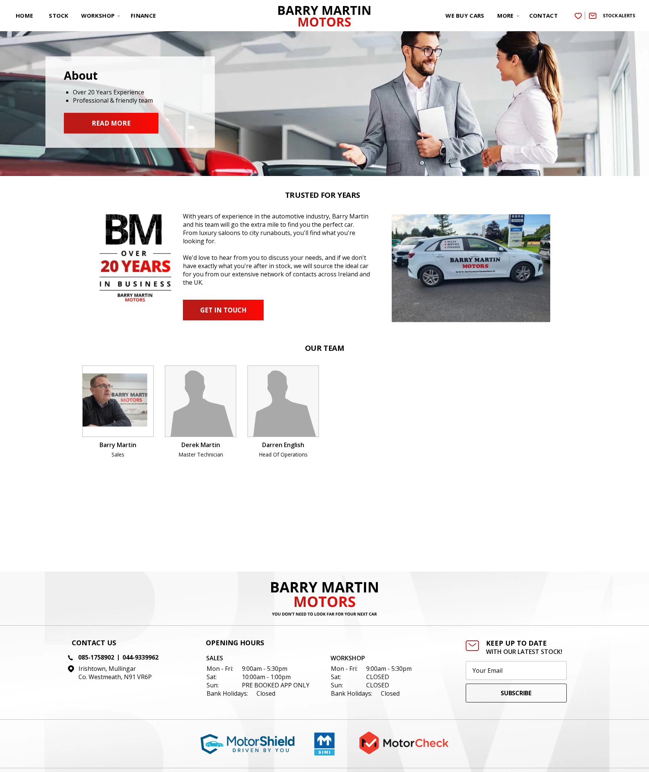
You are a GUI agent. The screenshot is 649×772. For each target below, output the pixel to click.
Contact (543, 15)
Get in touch (223, 310)
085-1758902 (96, 657)
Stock (59, 15)
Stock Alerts (619, 15)
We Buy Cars (464, 15)
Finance (143, 15)
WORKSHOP (98, 15)
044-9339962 (140, 657)
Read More (111, 123)
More (505, 15)
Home (24, 15)
